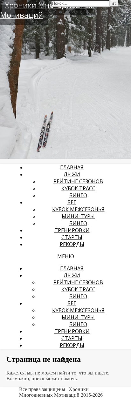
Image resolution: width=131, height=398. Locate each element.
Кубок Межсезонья (78, 209)
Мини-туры (78, 216)
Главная (72, 167)
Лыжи (72, 174)
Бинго (78, 195)
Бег (71, 202)
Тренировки (72, 230)
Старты (71, 237)
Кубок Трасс (78, 188)
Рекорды (72, 244)
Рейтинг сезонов (78, 181)
